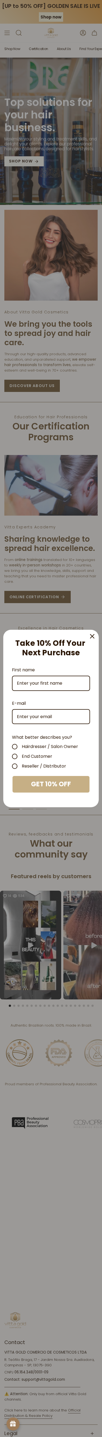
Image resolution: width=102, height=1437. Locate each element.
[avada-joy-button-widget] (13, 1423)
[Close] (92, 636)
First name (23, 670)
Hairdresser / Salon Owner (50, 746)
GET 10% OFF (51, 784)
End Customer (37, 756)
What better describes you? (42, 737)
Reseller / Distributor (44, 766)
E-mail (19, 703)
